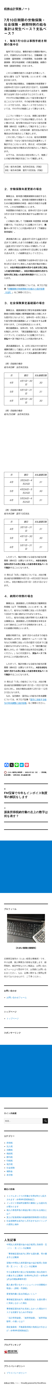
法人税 (10, 1146)
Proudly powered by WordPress (33, 1383)
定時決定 (16, 775)
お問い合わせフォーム (17, 997)
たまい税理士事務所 (15, 772)
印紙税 (10, 1160)
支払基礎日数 (26, 775)
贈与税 (10, 1157)
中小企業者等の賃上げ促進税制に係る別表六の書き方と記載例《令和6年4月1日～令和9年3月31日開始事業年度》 (27, 1275)
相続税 (10, 1153)
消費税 (10, 1150)
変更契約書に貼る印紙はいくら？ (22, 1294)
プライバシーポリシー (17, 1373)
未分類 (10, 1175)
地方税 (10, 1164)
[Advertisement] (26, 446)
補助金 (10, 1171)
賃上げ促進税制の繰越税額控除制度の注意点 (27, 1217)
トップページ (13, 1018)
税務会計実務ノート (17, 9)
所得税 (43, 772)
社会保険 (7, 775)
